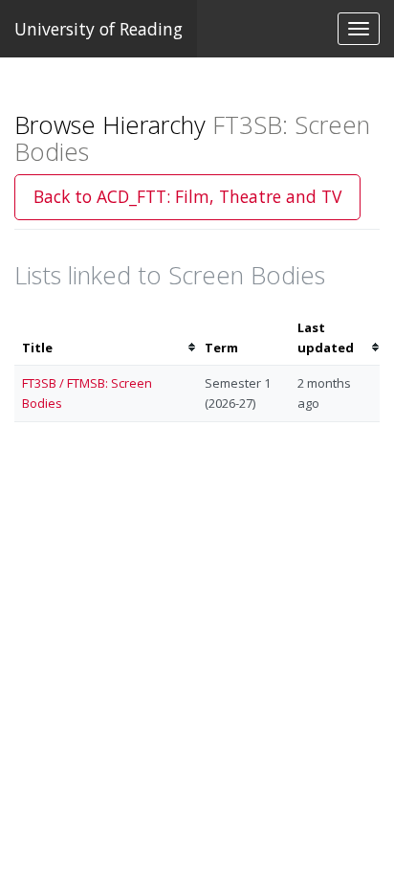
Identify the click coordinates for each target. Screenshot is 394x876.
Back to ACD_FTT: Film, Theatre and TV (187, 196)
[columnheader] (105, 338)
